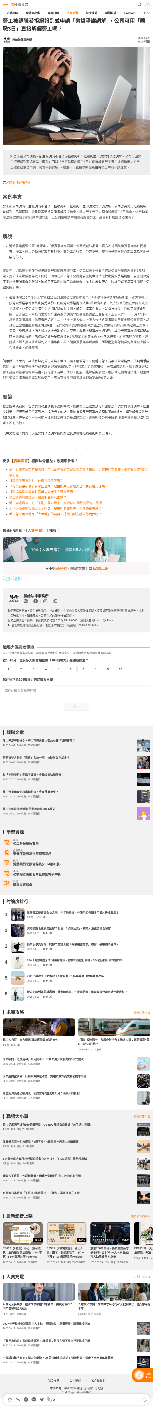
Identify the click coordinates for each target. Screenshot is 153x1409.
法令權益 (91, 12)
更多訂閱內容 (141, 1012)
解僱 (17, 578)
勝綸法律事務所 (20, 182)
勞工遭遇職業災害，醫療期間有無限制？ (38, 497)
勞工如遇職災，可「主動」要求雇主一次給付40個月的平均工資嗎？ (57, 503)
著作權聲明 (98, 1380)
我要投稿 (53, 1380)
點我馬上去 (100, 568)
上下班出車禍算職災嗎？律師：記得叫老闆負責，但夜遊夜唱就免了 (57, 508)
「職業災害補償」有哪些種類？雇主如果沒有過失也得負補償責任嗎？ (58, 486)
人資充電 (72, 12)
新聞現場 (110, 12)
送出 (76, 706)
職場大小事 (33, 12)
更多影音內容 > (140, 1216)
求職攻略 (12, 12)
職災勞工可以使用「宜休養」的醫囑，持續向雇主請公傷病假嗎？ (55, 514)
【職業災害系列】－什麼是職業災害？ (36, 480)
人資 (7, 578)
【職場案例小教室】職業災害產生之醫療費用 (41, 492)
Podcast (129, 12)
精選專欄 (61, 568)
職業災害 (21, 461)
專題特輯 (53, 12)
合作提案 (75, 1380)
